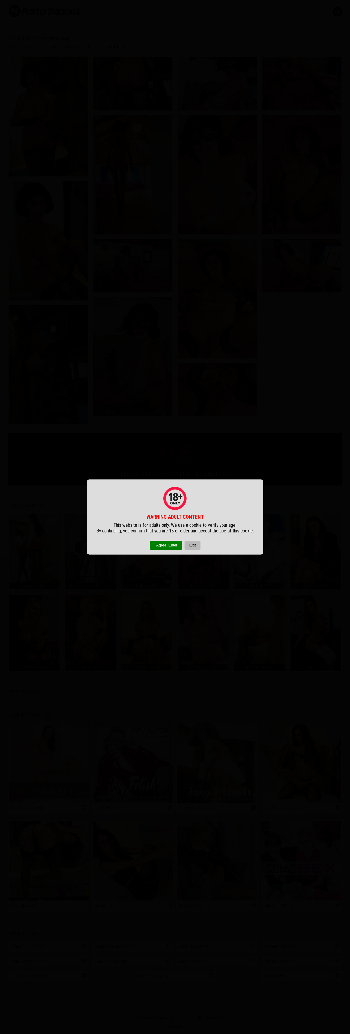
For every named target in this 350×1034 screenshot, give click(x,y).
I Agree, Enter (166, 545)
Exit (192, 545)
